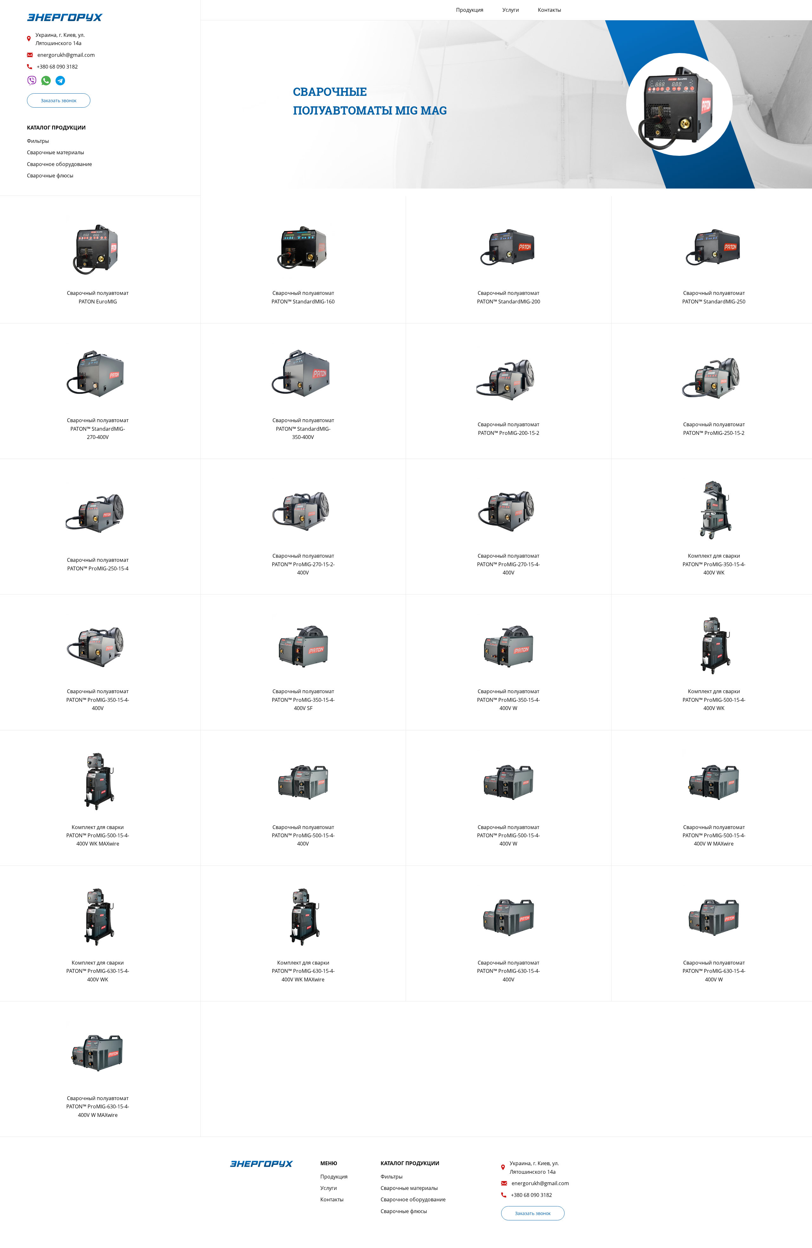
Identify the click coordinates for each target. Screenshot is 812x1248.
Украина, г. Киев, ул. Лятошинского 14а (60, 39)
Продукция (469, 9)
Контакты (549, 9)
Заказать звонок (58, 100)
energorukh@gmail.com (66, 54)
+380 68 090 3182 (57, 66)
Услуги (510, 9)
